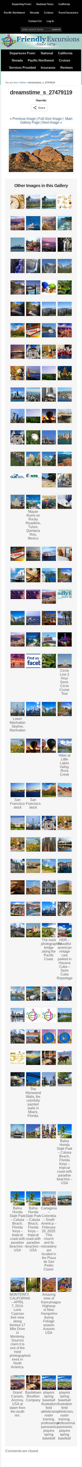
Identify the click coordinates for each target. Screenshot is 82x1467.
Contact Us (35, 21)
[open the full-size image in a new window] (41, 172)
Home (23, 82)
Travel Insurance (68, 12)
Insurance (48, 67)
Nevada (34, 12)
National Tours (45, 4)
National (47, 53)
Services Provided (22, 67)
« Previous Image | (24, 118)
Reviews (66, 67)
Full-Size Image (50, 118)
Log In (50, 21)
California (64, 4)
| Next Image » (51, 122)
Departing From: (22, 4)
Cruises (48, 12)
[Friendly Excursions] (41, 46)
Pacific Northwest (14, 12)
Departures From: (23, 53)
